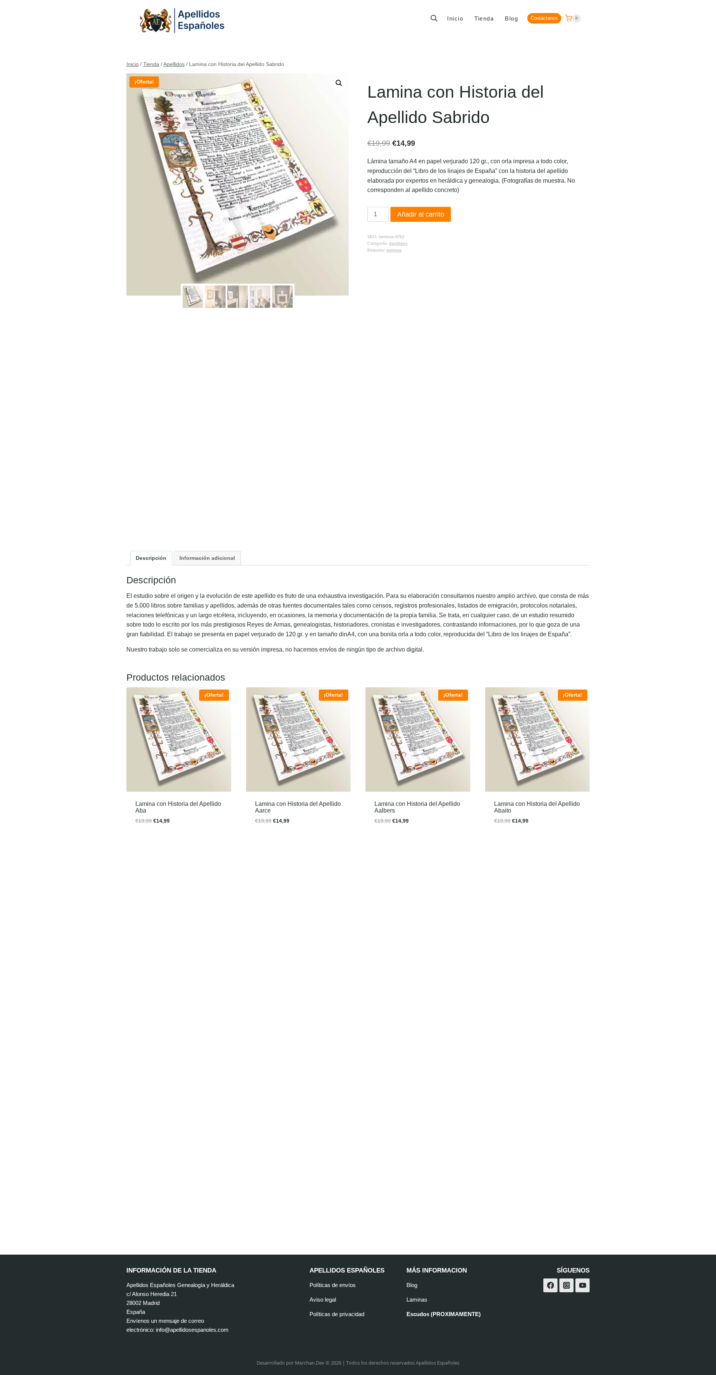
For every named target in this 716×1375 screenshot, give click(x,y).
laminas (394, 250)
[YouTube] (582, 1285)
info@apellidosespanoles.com (192, 1330)
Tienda (484, 18)
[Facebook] (550, 1285)
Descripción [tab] (151, 558)
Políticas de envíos (333, 1285)
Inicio (455, 18)
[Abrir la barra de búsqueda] (434, 18)
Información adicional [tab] (207, 558)
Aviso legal (323, 1299)
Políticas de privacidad (337, 1314)
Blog (511, 18)
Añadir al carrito (420, 214)
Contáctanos (544, 18)
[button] (339, 83)
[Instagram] (566, 1285)
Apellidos (398, 243)
